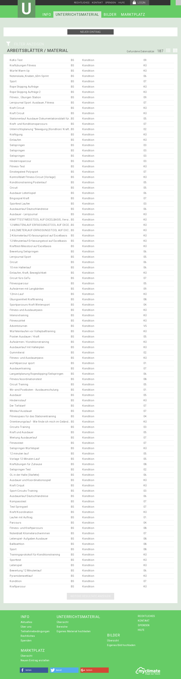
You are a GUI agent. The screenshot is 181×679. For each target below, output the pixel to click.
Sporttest (15, 559)
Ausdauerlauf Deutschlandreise (29, 209)
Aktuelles (26, 622)
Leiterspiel (16, 565)
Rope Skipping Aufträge (24, 86)
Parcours (15, 522)
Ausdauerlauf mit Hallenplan (27, 347)
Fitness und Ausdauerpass (26, 310)
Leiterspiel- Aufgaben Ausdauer (29, 538)
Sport (13, 81)
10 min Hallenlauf (20, 267)
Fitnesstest (16, 443)
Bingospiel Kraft (19, 198)
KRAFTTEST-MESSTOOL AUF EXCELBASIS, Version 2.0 (43, 219)
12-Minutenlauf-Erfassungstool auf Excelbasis (38, 240)
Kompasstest (18, 501)
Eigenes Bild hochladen (121, 645)
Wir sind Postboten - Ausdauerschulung (34, 389)
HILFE (121, 2)
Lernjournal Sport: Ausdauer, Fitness (32, 102)
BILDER (110, 14)
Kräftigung (16, 134)
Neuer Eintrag (90, 31)
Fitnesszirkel (17, 320)
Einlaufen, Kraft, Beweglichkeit (28, 272)
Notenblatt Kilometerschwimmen (30, 533)
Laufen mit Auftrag (21, 517)
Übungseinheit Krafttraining (26, 299)
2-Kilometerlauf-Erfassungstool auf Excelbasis (38, 235)
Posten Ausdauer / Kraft (24, 336)
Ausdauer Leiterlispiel (23, 193)
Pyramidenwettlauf (21, 575)
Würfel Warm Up (20, 70)
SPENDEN (110, 2)
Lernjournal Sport (20, 256)
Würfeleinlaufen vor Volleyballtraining (33, 331)
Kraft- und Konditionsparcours (28, 123)
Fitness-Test (17, 166)
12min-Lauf (17, 294)
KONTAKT (97, 2)
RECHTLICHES (81, 2)
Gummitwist (17, 352)
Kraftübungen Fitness (23, 65)
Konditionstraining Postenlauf (28, 182)
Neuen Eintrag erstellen (35, 660)
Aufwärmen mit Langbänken (27, 288)
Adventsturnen (18, 326)
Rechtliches (28, 636)
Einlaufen (15, 139)
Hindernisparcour (20, 161)
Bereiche (62, 626)
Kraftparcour (18, 586)
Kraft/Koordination (21, 512)
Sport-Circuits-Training (24, 490)
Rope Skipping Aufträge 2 (25, 92)
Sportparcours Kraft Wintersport (30, 304)
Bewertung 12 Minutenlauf (26, 570)
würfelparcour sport (22, 363)
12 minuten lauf (19, 453)
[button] (34, 670)
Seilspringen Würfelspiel (24, 448)
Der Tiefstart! (18, 405)
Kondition (16, 581)
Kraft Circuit (17, 108)
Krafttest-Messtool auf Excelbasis (30, 246)
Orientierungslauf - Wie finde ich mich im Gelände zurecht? (45, 421)
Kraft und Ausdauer (22, 432)
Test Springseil (19, 506)
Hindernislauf (18, 400)
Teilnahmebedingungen (35, 631)
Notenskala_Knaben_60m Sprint (29, 76)
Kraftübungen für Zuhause (26, 464)
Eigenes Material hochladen (74, 631)
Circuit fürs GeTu (20, 278)
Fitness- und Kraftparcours (26, 528)
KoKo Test (16, 60)
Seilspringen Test (20, 469)
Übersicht (62, 622)
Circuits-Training (20, 427)
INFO (46, 14)
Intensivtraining (19, 315)
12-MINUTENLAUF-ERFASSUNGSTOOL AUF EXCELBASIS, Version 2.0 (51, 224)
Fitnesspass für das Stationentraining (33, 416)
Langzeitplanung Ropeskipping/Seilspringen (36, 373)
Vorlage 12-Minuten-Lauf (25, 458)
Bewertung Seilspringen (24, 251)
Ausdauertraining (20, 368)
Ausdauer (16, 395)
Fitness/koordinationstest (26, 379)
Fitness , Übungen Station (25, 97)
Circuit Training (19, 384)
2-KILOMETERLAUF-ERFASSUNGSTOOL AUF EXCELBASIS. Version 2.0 (52, 230)
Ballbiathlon (17, 544)
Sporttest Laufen (20, 203)
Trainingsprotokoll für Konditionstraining (35, 554)
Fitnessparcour (19, 283)
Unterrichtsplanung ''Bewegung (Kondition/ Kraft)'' (40, 129)
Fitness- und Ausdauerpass (26, 357)
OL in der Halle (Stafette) (24, 474)
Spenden (26, 640)
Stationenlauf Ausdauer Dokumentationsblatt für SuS (42, 118)
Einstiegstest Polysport (24, 171)
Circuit (14, 187)
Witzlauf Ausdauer (21, 411)
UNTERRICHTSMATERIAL (77, 14)
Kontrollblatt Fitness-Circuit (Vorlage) (33, 177)
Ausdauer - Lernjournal (23, 214)
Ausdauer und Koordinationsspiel (30, 480)
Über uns (26, 626)
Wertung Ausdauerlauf (23, 437)
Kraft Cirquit (17, 485)
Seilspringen (17, 145)
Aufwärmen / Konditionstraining (29, 341)
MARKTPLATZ (133, 14)
